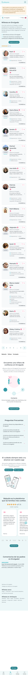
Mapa (14, 668)
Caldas (15, 600)
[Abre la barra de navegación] (25, 2)
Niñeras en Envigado (7, 584)
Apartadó (4, 600)
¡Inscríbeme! (14, 545)
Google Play (19, 470)
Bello (8, 598)
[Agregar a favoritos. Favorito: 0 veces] (23, 329)
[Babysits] (5, 2)
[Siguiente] (24, 347)
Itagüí (3, 591)
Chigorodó (10, 600)
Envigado (16, 598)
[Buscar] (3, 18)
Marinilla (20, 600)
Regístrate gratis (14, 42)
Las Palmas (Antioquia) (7, 593)
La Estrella (8, 591)
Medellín (4, 598)
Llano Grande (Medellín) (17, 591)
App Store (10, 470)
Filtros (23, 17)
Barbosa (4, 602)
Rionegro (22, 598)
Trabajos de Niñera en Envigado (9, 586)
